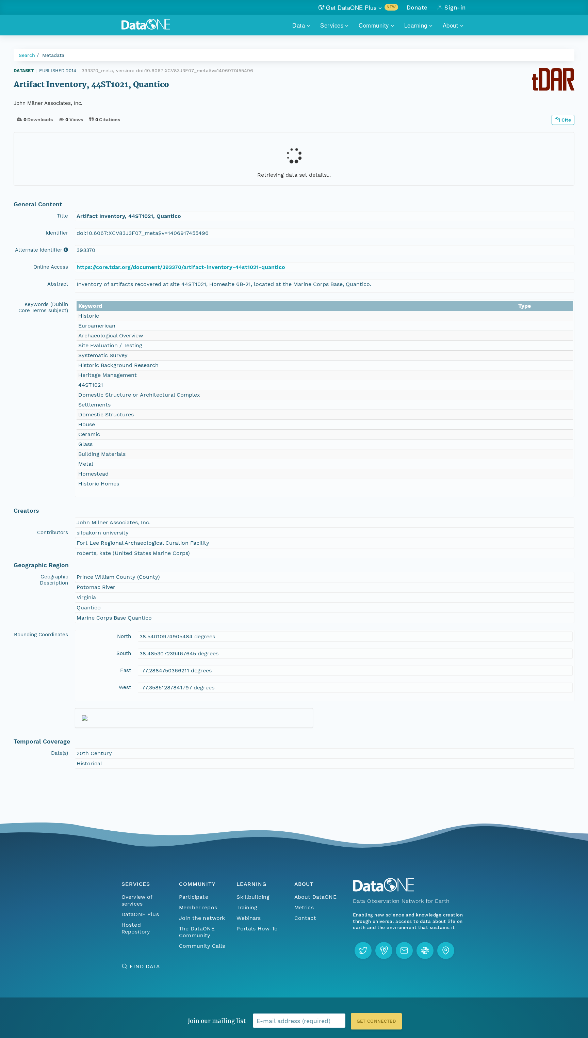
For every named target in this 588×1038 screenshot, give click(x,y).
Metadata (53, 55)
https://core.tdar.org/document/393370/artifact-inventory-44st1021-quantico (181, 267)
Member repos (198, 907)
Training (246, 907)
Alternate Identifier (38, 250)
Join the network (202, 918)
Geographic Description (54, 580)
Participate (193, 897)
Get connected (376, 1021)
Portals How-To (257, 928)
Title (62, 216)
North (124, 636)
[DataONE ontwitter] (363, 950)
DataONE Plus (140, 914)
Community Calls (202, 946)
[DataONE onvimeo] (383, 950)
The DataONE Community (197, 932)
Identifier (57, 233)
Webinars (248, 918)
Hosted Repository (135, 928)
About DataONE (315, 897)
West (125, 687)
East (125, 670)
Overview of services (136, 900)
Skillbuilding (253, 897)
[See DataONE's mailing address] (445, 950)
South (123, 653)
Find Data (145, 966)
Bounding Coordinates (41, 635)
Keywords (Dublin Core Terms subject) (43, 307)
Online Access (50, 267)
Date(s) (59, 753)
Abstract (57, 284)
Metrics (304, 907)
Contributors (52, 532)
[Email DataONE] (404, 950)
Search (27, 55)
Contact (305, 918)
